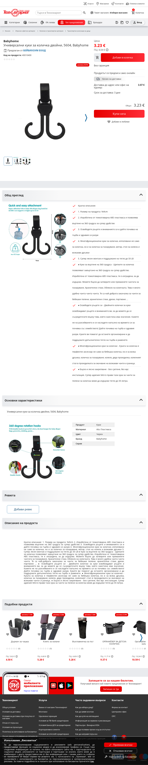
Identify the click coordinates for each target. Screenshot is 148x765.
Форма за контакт (120, 707)
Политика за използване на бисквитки (19, 732)
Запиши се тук (111, 689)
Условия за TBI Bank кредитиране (54, 721)
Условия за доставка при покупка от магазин (18, 717)
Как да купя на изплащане (87, 716)
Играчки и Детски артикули (25, 31)
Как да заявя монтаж (84, 712)
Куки (98, 424)
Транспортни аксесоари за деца (78, 31)
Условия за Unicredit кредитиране (54, 734)
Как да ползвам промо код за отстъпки (92, 730)
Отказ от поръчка (10, 723)
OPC (113, 716)
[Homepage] (16, 13)
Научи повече (31, 691)
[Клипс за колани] (51, 626)
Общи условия (8, 707)
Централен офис (119, 712)
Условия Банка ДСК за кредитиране (54, 725)
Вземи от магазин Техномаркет (53, 707)
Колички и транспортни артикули (51, 31)
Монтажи (43, 712)
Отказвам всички (122, 750)
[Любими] (127, 22)
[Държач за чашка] (20, 626)
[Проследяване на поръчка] (122, 22)
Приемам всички (122, 744)
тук (92, 761)
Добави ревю (23, 509)
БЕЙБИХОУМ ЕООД (34, 50)
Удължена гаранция (48, 716)
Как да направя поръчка (86, 734)
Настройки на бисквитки (123, 756)
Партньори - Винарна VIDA (87, 725)
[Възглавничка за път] (83, 626)
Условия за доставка (11, 712)
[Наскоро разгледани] (116, 22)
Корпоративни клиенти (49, 730)
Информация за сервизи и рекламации (92, 721)
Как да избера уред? (84, 707)
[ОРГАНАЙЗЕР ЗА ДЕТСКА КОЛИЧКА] (114, 626)
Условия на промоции (12, 727)
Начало (7, 31)
